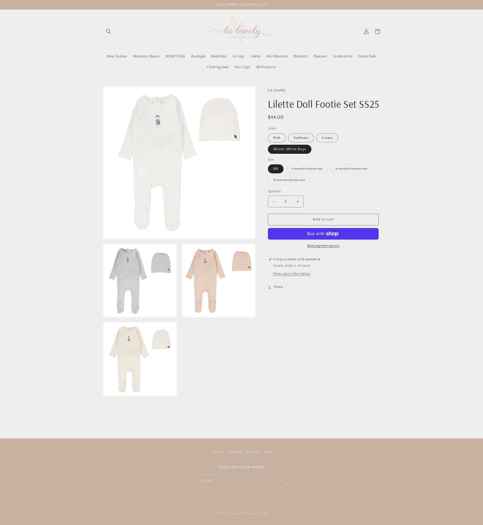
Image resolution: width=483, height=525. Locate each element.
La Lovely (233, 513)
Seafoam (301, 138)
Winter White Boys (289, 149)
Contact (216, 452)
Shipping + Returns (243, 452)
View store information (292, 274)
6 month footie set (354, 170)
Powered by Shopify (254, 513)
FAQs (268, 452)
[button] (108, 31)
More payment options (323, 245)
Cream (327, 138)
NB (275, 169)
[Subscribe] (281, 481)
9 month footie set (291, 181)
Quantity (274, 191)
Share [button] (278, 287)
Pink (276, 138)
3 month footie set (309, 170)
